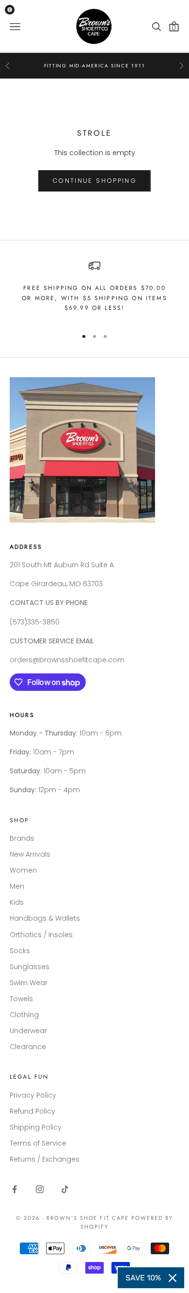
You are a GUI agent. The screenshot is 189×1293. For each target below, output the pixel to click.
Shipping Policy (36, 1127)
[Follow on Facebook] (14, 1189)
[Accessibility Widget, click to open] (10, 10)
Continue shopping (94, 180)
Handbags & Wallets (45, 918)
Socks (20, 951)
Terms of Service (38, 1143)
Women (23, 870)
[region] (94, 289)
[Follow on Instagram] (40, 1189)
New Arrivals (30, 854)
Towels (21, 999)
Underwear (28, 1031)
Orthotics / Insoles (41, 935)
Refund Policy (32, 1111)
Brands (22, 838)
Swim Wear (28, 983)
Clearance (28, 1047)
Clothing (24, 1015)
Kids (17, 902)
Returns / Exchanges (44, 1159)
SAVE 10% (143, 1277)
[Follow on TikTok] (65, 1189)
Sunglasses (29, 967)
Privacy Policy (33, 1095)
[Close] (172, 1278)
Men (17, 886)
